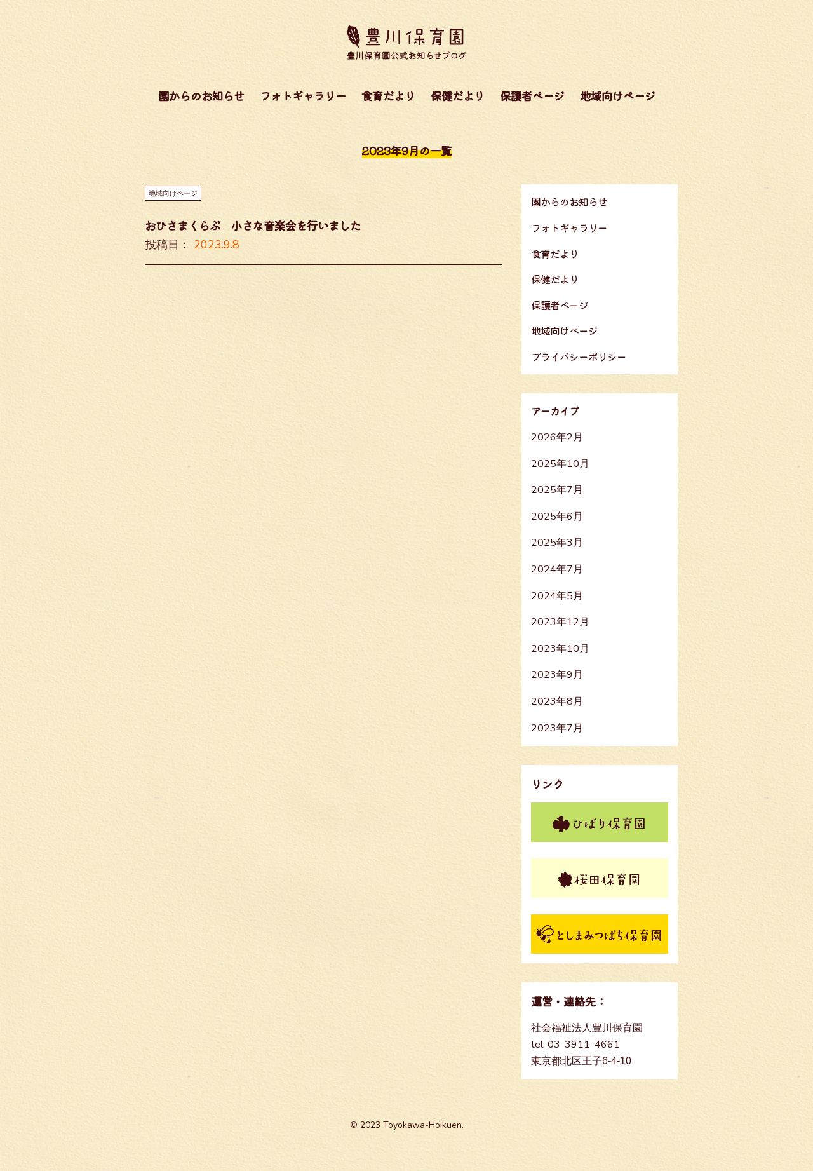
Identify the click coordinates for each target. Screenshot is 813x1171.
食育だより (388, 95)
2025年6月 (557, 517)
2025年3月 (557, 543)
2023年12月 (560, 622)
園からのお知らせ (201, 95)
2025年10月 (560, 464)
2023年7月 (557, 728)
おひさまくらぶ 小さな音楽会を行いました (253, 225)
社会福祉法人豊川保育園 (587, 1027)
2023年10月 (560, 649)
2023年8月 (557, 701)
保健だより (458, 95)
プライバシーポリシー (578, 356)
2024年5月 (557, 596)
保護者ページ (532, 95)
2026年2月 (557, 437)
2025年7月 (557, 490)
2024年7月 (557, 569)
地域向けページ (617, 95)
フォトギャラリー (303, 95)
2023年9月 (557, 675)
